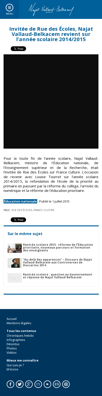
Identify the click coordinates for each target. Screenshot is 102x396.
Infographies (16, 340)
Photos (12, 348)
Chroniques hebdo (20, 335)
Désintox (13, 344)
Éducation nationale (20, 201)
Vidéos (12, 352)
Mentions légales (19, 323)
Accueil (12, 319)
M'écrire (12, 369)
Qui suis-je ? (15, 365)
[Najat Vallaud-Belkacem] (51, 9)
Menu (9, 13)
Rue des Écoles (22, 210)
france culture (43, 210)
